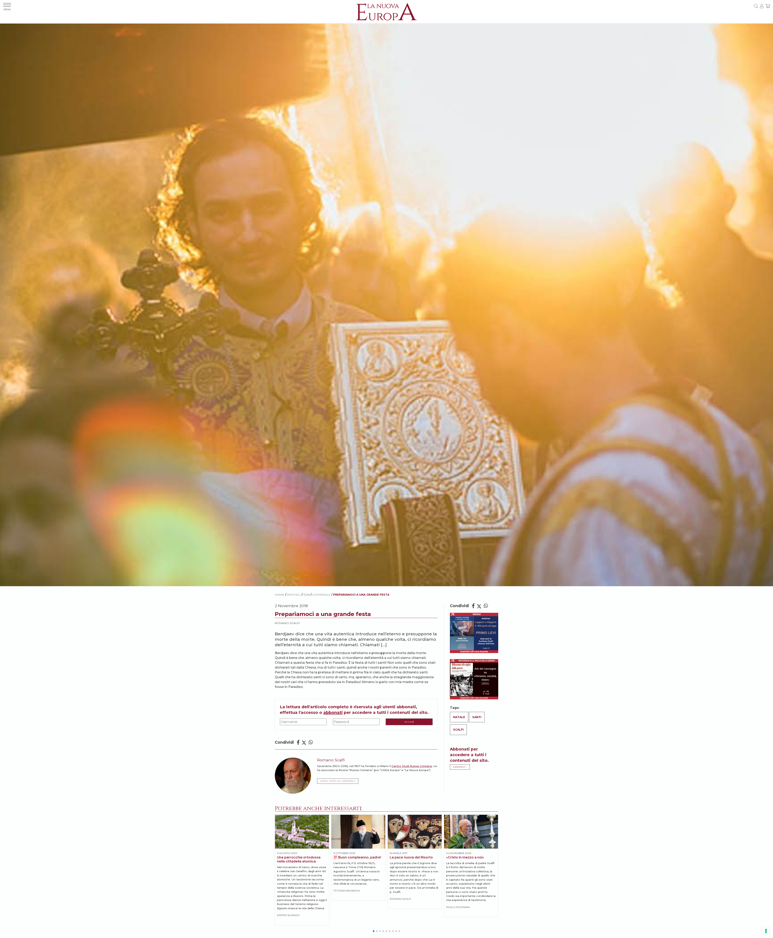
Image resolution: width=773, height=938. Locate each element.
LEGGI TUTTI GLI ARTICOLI (337, 781)
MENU (7, 9)
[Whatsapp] (311, 742)
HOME (279, 594)
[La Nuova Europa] (386, 11)
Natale (459, 717)
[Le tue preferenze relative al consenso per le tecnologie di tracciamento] (766, 931)
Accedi (409, 721)
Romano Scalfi (287, 623)
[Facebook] (298, 742)
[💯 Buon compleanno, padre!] (358, 832)
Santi (476, 717)
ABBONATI (460, 767)
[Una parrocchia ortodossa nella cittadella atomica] (302, 832)
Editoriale (321, 594)
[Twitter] (304, 742)
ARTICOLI (294, 594)
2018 (306, 594)
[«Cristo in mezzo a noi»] (471, 832)
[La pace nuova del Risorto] (415, 832)
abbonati (333, 712)
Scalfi (458, 729)
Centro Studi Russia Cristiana (412, 766)
